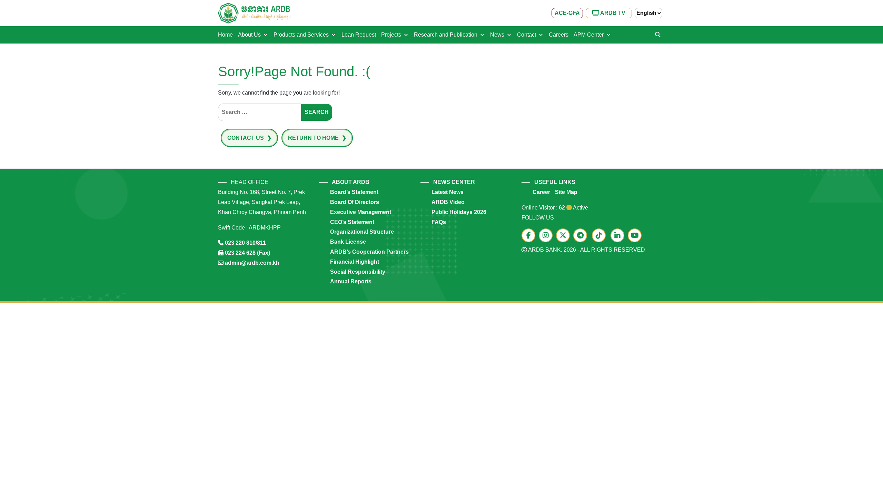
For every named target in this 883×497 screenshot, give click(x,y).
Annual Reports (350, 281)
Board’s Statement (354, 192)
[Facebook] (530, 236)
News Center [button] (454, 182)
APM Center (589, 35)
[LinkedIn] (619, 236)
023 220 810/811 (245, 243)
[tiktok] (601, 236)
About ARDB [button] (350, 182)
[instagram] (547, 236)
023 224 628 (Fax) (247, 253)
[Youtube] (636, 236)
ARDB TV (612, 13)
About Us (249, 35)
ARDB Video (448, 202)
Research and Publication (445, 35)
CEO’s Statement (352, 222)
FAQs (438, 222)
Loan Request (358, 35)
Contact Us (246, 138)
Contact (526, 35)
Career (541, 192)
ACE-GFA (567, 13)
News (497, 35)
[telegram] (582, 236)
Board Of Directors (354, 202)
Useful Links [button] (554, 182)
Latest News (447, 192)
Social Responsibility (357, 272)
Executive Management (360, 212)
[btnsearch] (658, 34)
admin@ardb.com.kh (252, 263)
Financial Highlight (354, 262)
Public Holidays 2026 (458, 212)
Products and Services (301, 35)
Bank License (348, 242)
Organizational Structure (362, 232)
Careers (558, 35)
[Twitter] (564, 236)
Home (225, 35)
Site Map (566, 192)
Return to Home (314, 138)
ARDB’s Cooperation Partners (369, 252)
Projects (391, 35)
